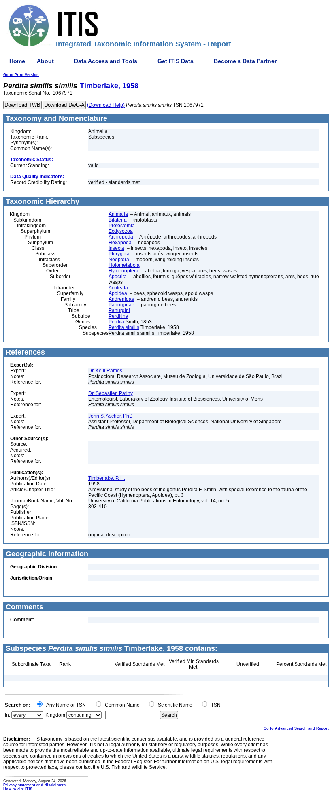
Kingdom (55, 715)
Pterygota (119, 254)
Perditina (118, 316)
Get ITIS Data (175, 61)
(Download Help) (106, 105)
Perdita (116, 322)
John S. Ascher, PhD (110, 416)
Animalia (118, 214)
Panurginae (121, 305)
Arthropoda (121, 237)
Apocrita (118, 276)
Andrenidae (121, 299)
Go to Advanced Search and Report (296, 728)
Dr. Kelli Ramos (105, 371)
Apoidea (118, 293)
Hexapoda (120, 242)
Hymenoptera (123, 271)
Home (17, 61)
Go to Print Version (21, 75)
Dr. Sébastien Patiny (110, 393)
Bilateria (118, 220)
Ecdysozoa (121, 231)
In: (7, 715)
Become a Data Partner (245, 61)
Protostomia (122, 225)
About (45, 61)
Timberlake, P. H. (106, 478)
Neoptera (119, 259)
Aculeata (118, 288)
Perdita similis (124, 327)
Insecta (116, 248)
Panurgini (119, 310)
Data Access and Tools (105, 61)
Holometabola (124, 265)
